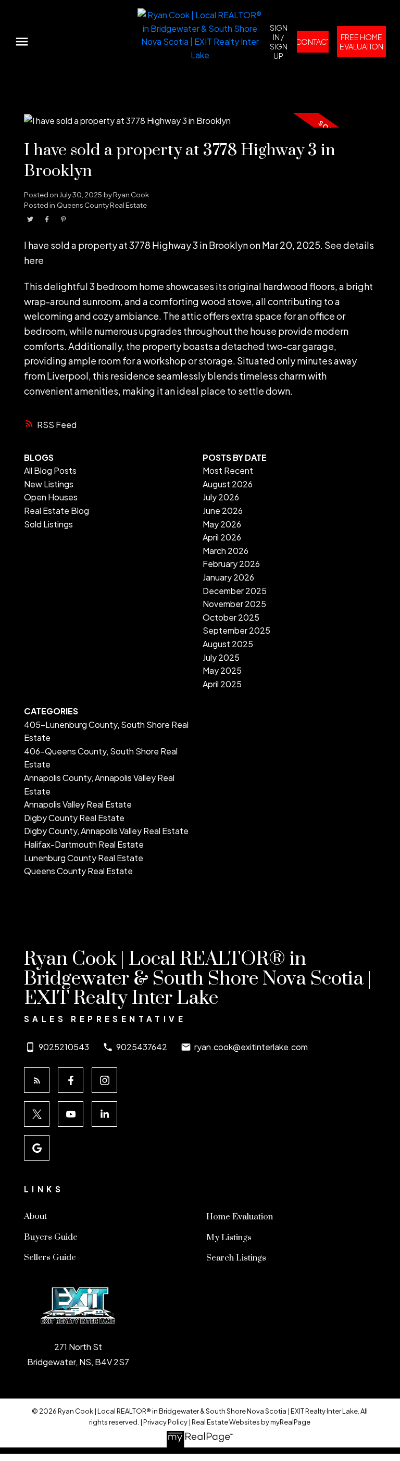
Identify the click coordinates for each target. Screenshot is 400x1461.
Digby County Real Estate (74, 817)
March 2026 (225, 550)
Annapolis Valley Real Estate (78, 804)
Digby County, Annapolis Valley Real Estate (106, 830)
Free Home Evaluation (361, 41)
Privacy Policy (165, 1422)
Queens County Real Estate (102, 204)
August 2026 (228, 483)
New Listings (48, 483)
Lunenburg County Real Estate (83, 857)
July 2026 (221, 497)
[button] (278, 41)
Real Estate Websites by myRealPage (251, 1422)
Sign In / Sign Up (279, 41)
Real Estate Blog (56, 510)
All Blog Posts (50, 470)
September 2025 (236, 630)
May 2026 (222, 524)
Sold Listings (48, 524)
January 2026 (228, 577)
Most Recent (228, 470)
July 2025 (221, 657)
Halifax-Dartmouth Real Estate (84, 844)
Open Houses (51, 497)
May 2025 (222, 670)
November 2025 (234, 603)
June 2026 (223, 510)
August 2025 (228, 643)
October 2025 (231, 617)
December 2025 (235, 590)
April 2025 (222, 683)
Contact (312, 41)
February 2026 (231, 563)
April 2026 (222, 537)
